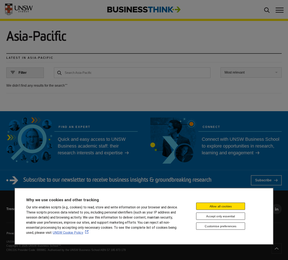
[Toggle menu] (279, 9)
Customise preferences (220, 226)
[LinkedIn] (277, 209)
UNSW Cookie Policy (68, 232)
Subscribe (263, 180)
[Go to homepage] (144, 9)
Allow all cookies (221, 206)
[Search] (59, 72)
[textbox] (132, 72)
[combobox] (251, 72)
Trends (11, 209)
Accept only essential (220, 216)
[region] (143, 216)
